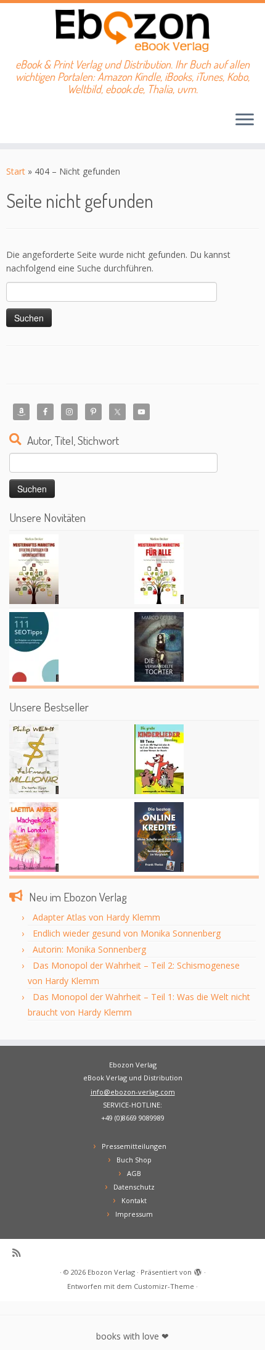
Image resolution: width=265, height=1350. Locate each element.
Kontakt (134, 1200)
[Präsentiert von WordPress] (198, 1269)
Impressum (134, 1214)
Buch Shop (134, 1159)
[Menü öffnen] (244, 121)
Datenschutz (134, 1186)
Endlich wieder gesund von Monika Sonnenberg (127, 933)
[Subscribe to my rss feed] (19, 1252)
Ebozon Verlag (111, 1272)
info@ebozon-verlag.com (133, 1091)
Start (15, 171)
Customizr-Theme (164, 1286)
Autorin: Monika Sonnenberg (89, 949)
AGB (134, 1173)
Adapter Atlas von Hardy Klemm (96, 917)
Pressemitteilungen (134, 1146)
